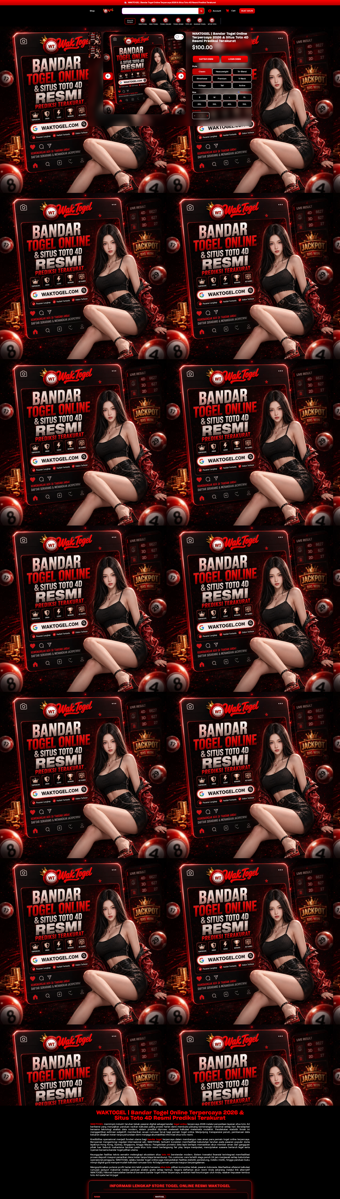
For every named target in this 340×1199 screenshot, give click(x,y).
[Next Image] (181, 76)
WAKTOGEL (96, 1124)
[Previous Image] (108, 76)
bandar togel (155, 1139)
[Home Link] (108, 10)
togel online (180, 1124)
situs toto (165, 1167)
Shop (92, 11)
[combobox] (160, 11)
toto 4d (166, 1154)
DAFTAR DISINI (206, 59)
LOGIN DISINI (234, 59)
